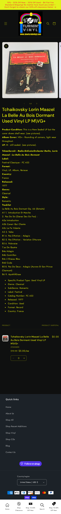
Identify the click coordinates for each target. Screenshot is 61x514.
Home (8, 407)
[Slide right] (37, 103)
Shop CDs (10, 439)
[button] (6, 23)
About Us (10, 413)
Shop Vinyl (11, 432)
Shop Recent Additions (16, 426)
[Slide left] (24, 103)
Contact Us (11, 452)
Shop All (9, 419)
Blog (8, 445)
